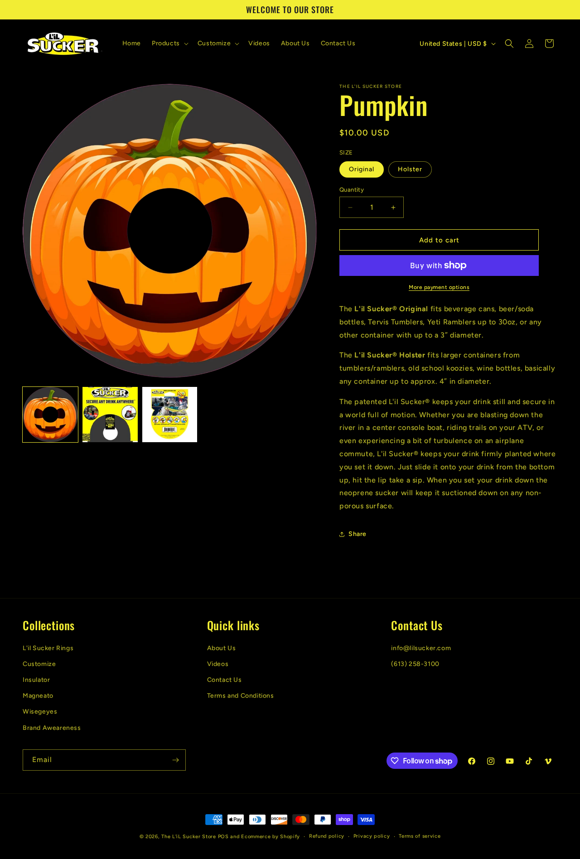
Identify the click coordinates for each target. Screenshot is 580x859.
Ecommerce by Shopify (270, 837)
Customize (39, 664)
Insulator (36, 680)
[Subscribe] (175, 760)
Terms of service (419, 836)
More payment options (439, 287)
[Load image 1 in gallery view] (50, 414)
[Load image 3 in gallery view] (170, 414)
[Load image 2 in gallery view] (110, 414)
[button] (169, 43)
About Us (221, 648)
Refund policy (326, 836)
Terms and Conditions (240, 696)
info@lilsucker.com (421, 648)
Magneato (38, 696)
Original (361, 169)
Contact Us (224, 680)
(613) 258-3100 (415, 664)
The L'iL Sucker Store (188, 837)
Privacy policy (371, 836)
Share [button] (357, 534)
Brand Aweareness (52, 728)
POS (223, 837)
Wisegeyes (40, 711)
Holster (410, 169)
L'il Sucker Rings (48, 648)
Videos (218, 664)
